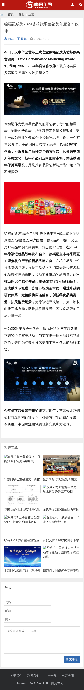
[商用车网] (1, 14)
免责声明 (68, 675)
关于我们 (16, 675)
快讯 (21, 14)
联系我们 (33, 675)
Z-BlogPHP (41, 683)
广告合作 (51, 675)
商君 (11, 39)
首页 (11, 14)
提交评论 (72, 659)
